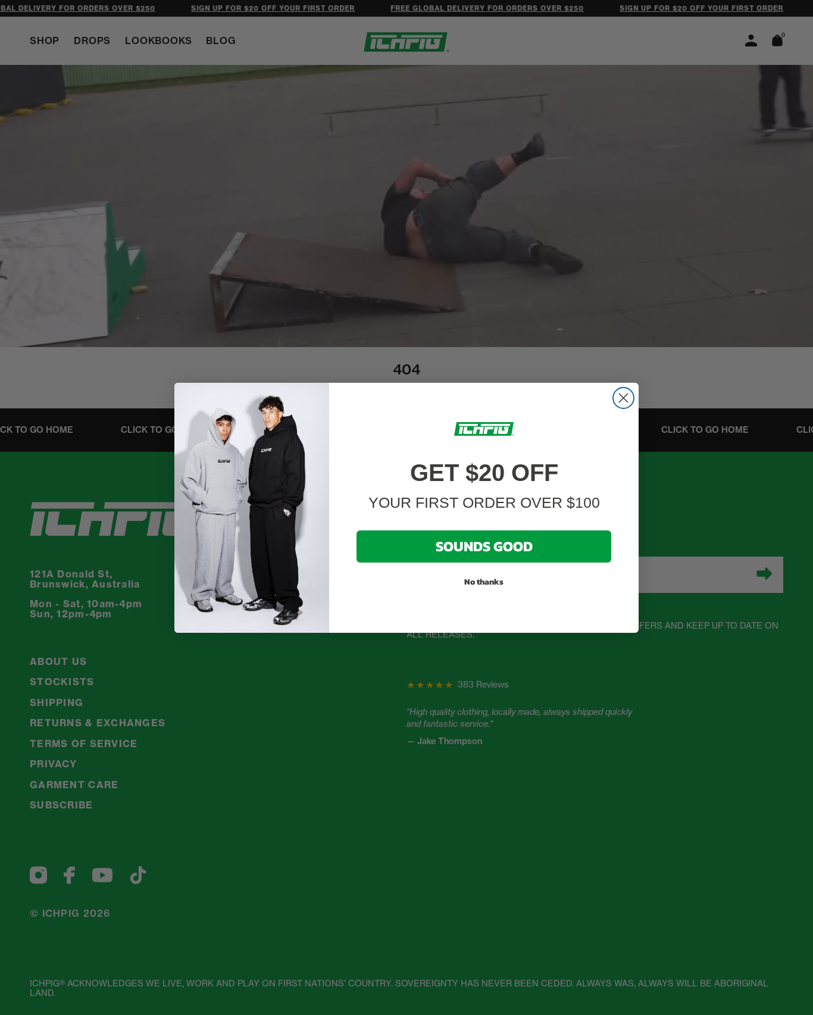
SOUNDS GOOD (484, 546)
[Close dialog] (623, 398)
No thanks (484, 582)
